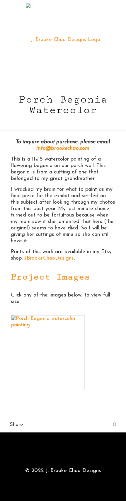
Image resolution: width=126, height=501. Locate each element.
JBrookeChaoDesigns (49, 258)
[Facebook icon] (63, 480)
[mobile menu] (118, 12)
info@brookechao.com (62, 148)
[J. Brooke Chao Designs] (63, 39)
